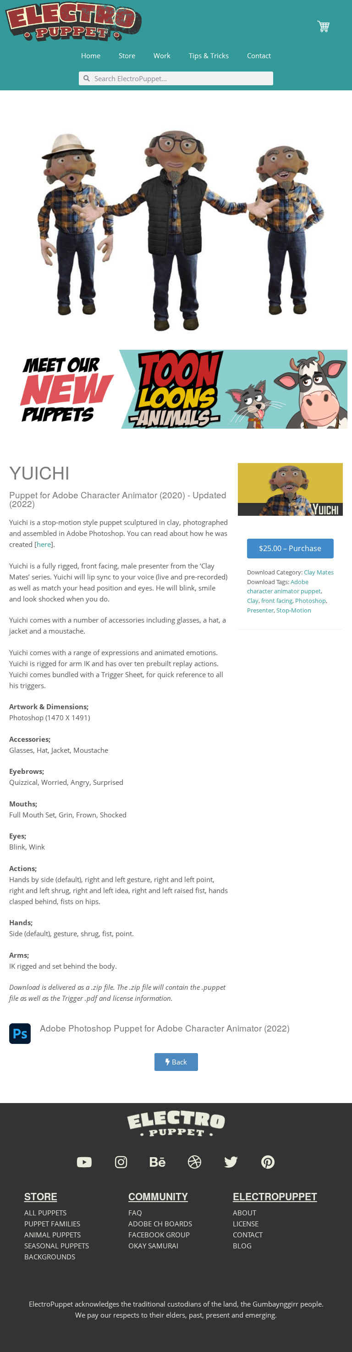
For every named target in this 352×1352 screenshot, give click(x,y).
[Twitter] (231, 1162)
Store (127, 55)
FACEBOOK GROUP (159, 1234)
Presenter (260, 610)
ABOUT (244, 1212)
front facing (276, 600)
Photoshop (310, 600)
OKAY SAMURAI (153, 1245)
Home (90, 55)
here (44, 544)
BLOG (242, 1245)
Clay (252, 600)
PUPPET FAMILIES (52, 1223)
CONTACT (248, 1234)
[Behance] (157, 1162)
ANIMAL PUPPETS (52, 1234)
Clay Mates (319, 572)
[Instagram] (121, 1162)
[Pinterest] (267, 1162)
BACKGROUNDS (49, 1256)
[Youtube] (84, 1162)
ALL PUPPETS (45, 1212)
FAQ (135, 1212)
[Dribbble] (194, 1162)
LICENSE (245, 1223)
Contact (259, 55)
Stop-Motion (293, 610)
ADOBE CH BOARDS (160, 1223)
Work (162, 55)
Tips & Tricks (209, 55)
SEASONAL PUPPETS (56, 1245)
